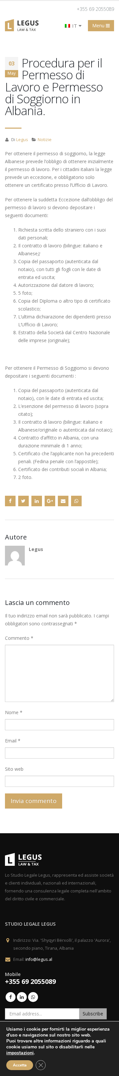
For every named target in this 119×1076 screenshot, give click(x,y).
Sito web (14, 769)
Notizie (45, 139)
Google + (50, 501)
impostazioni (20, 1053)
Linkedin (22, 997)
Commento (19, 638)
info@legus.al (38, 959)
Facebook (10, 501)
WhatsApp (76, 501)
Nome (13, 712)
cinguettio (23, 501)
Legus (22, 139)
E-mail (63, 501)
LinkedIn (36, 501)
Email (12, 741)
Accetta (19, 1065)
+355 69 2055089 (95, 9)
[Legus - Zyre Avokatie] (23, 25)
